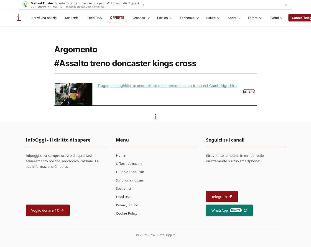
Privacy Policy (127, 205)
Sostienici (72, 18)
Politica (162, 18)
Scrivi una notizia (44, 18)
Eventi (274, 18)
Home (121, 155)
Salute (211, 18)
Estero (252, 18)
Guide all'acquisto (130, 171)
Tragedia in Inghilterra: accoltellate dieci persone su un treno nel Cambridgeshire (167, 85)
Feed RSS (94, 18)
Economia (187, 18)
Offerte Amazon (129, 163)
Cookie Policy (126, 213)
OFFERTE (117, 17)
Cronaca (139, 18)
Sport (232, 18)
